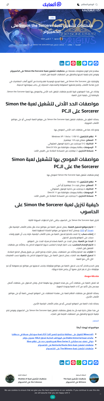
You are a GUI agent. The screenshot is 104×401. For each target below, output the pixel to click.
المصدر (96, 321)
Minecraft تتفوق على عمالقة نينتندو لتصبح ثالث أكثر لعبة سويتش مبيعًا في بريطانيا (52, 334)
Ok (52, 397)
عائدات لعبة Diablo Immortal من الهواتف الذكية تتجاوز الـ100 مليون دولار (57, 338)
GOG (82, 230)
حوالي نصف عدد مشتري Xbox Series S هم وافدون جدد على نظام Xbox (60, 341)
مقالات (52, 17)
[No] (100, 394)
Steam (90, 230)
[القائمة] (7, 4)
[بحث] (96, 5)
